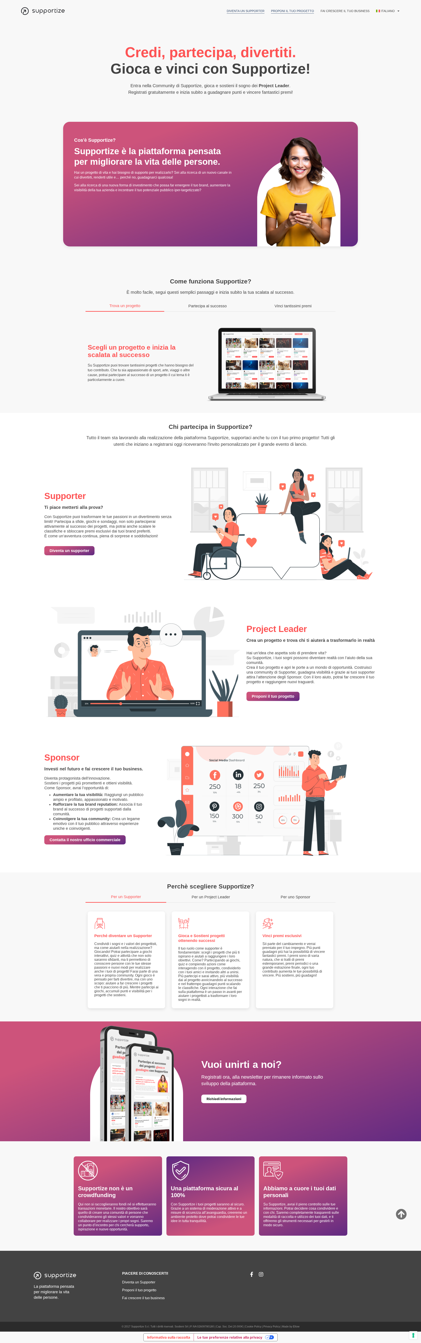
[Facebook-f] (251, 1274)
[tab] (125, 307)
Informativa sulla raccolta (168, 1337)
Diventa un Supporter (245, 11)
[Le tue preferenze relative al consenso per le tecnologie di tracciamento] (413, 1335)
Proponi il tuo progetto (292, 11)
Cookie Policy (253, 1326)
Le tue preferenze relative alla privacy (229, 1337)
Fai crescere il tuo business (345, 11)
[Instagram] (261, 1274)
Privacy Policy (271, 1326)
